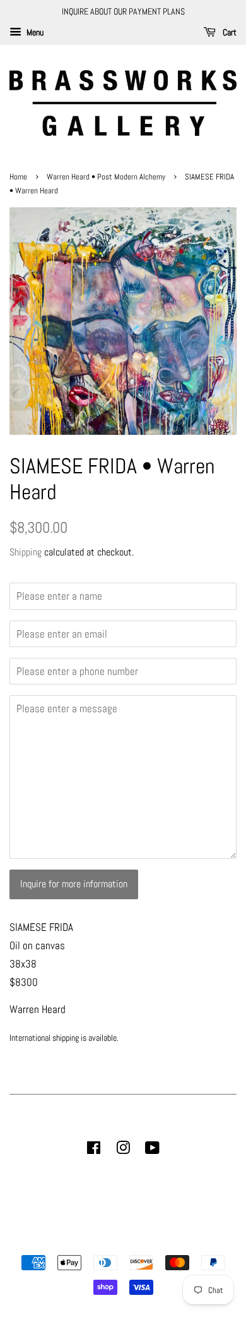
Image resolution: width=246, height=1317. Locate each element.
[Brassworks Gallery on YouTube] (152, 1150)
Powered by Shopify (187, 1240)
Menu (34, 32)
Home (19, 177)
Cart (229, 32)
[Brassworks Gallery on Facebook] (93, 1150)
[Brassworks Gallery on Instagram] (123, 1150)
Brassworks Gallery (121, 1240)
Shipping (25, 552)
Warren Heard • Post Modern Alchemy (106, 177)
